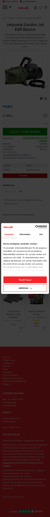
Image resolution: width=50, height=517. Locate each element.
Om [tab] (41, 234)
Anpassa (23, 288)
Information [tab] (24, 234)
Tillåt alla (25, 280)
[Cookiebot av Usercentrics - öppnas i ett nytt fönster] (35, 227)
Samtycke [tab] (9, 234)
